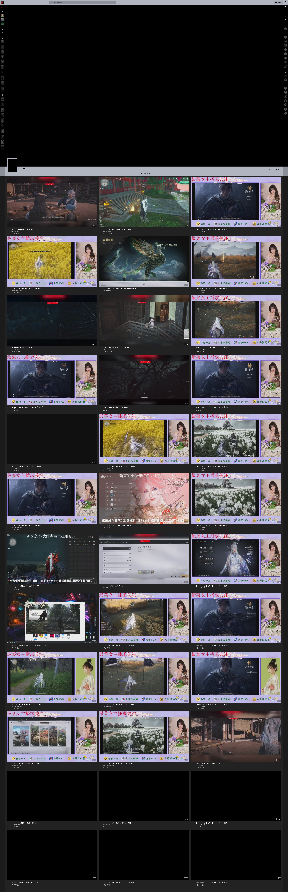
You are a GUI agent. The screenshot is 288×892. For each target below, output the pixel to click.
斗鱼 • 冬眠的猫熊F (107, 290)
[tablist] (144, 174)
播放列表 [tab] (149, 174)
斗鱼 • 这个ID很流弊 (107, 231)
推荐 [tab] (141, 174)
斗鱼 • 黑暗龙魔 (106, 527)
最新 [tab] (145, 174)
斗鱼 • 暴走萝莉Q (15, 231)
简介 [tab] (137, 174)
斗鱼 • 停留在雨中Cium (201, 231)
